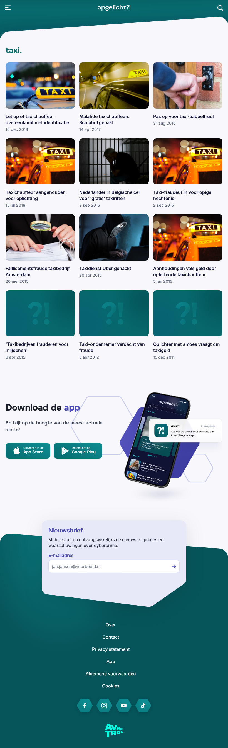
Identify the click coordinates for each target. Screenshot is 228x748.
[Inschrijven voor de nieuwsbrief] (174, 566)
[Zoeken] (220, 8)
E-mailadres (61, 555)
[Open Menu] (8, 8)
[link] (113, 7)
